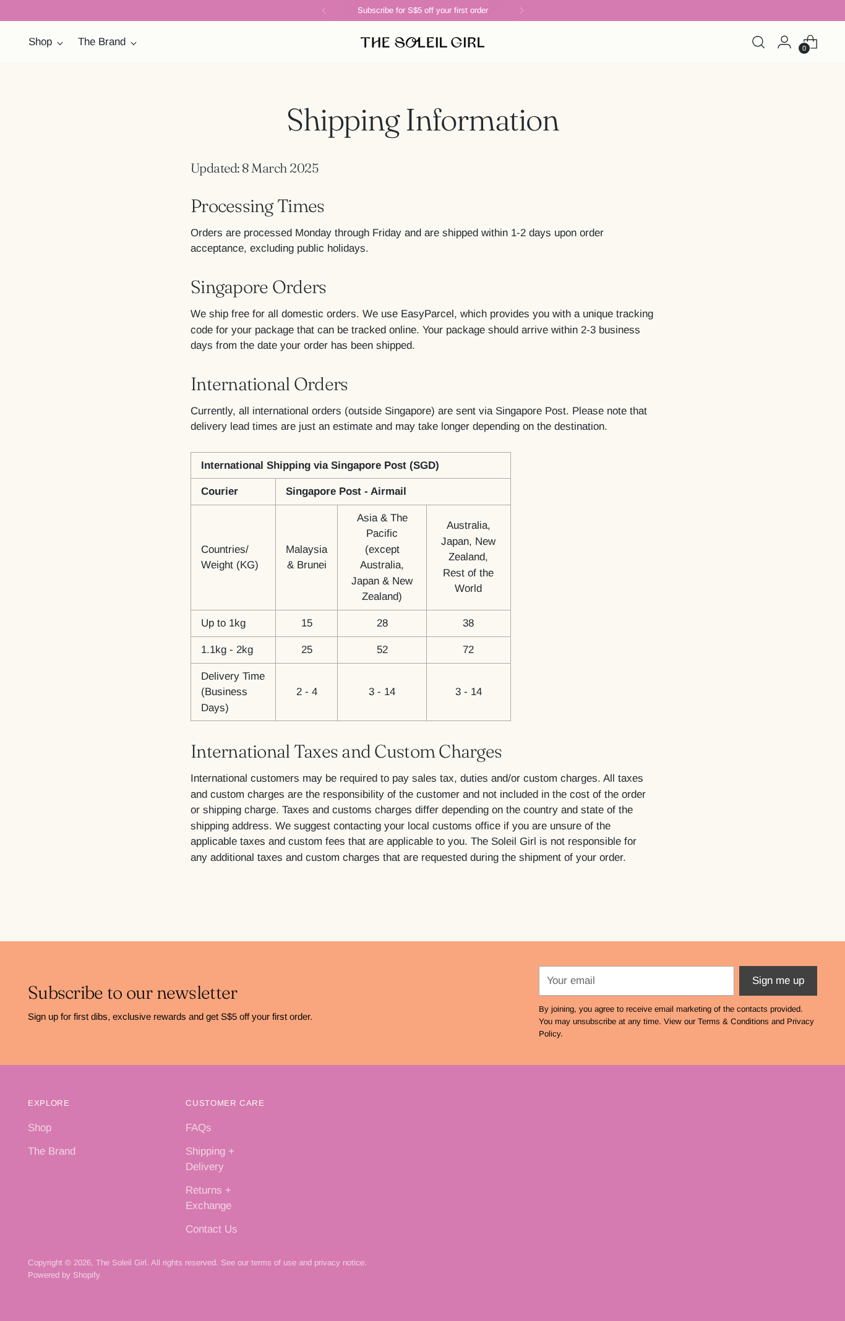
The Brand (51, 1151)
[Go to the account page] (784, 42)
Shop (39, 1128)
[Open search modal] (758, 42)
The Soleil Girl (121, 1262)
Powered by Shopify (64, 1275)
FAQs (199, 1128)
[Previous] (324, 10)
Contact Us (212, 1229)
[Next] (521, 10)
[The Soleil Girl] (422, 42)
